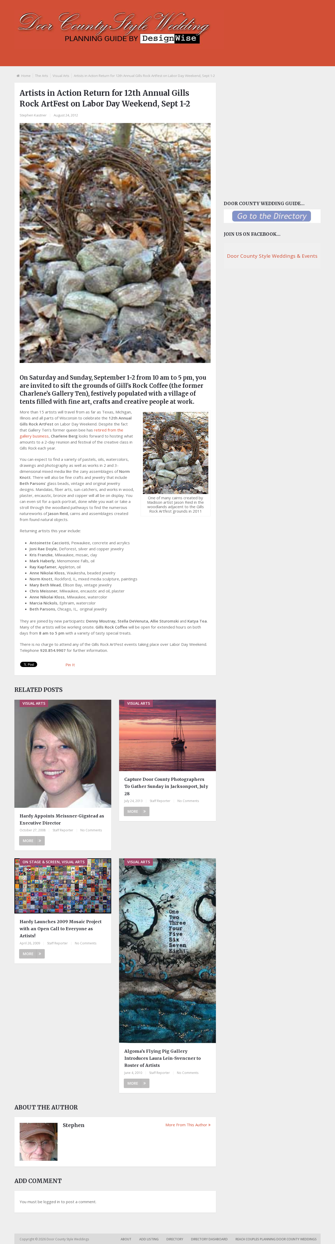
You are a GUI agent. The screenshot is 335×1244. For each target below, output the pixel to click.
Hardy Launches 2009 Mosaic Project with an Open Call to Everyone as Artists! (61, 928)
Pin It (70, 664)
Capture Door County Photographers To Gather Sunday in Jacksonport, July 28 (166, 786)
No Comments (91, 830)
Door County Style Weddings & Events (272, 256)
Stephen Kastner (33, 115)
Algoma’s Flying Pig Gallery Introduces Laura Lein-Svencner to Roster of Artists (162, 1058)
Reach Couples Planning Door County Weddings (276, 1239)
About (126, 1239)
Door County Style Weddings (68, 1239)
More (28, 840)
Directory (174, 1239)
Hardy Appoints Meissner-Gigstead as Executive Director (62, 819)
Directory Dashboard (209, 1239)
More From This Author (186, 1124)
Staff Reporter (63, 830)
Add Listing (149, 1239)
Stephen (74, 1125)
